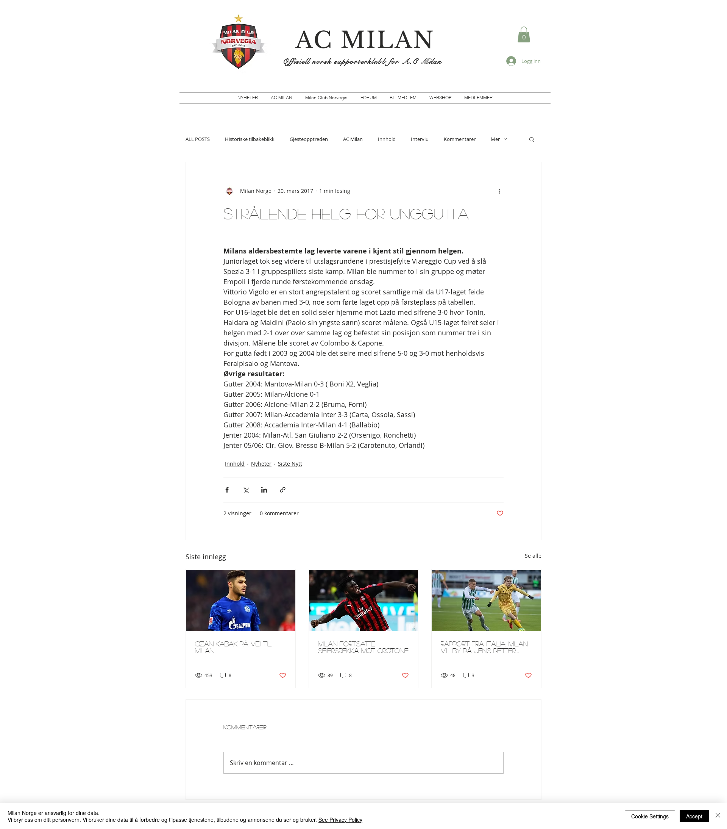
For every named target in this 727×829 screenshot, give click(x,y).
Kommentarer (460, 139)
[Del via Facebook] (227, 489)
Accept (694, 816)
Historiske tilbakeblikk (250, 139)
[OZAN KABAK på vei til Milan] (240, 600)
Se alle (533, 555)
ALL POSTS (198, 139)
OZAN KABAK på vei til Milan (233, 647)
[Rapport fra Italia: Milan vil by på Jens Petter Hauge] (486, 600)
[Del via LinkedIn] (264, 489)
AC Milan (353, 139)
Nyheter (261, 463)
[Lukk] (717, 816)
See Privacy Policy (340, 819)
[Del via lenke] (282, 489)
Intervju (420, 139)
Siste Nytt (290, 463)
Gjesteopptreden (309, 139)
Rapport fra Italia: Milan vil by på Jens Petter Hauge (484, 647)
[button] (523, 34)
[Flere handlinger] (499, 191)
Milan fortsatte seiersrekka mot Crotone (363, 647)
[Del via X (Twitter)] (245, 489)
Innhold (387, 139)
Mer (495, 139)
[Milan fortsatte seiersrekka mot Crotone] (363, 600)
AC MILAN (365, 40)
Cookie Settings (650, 816)
